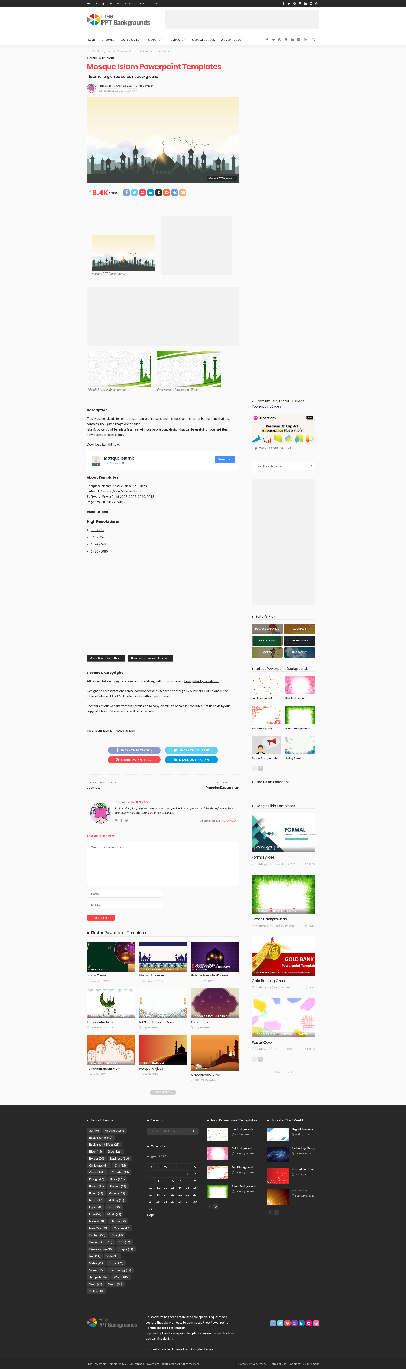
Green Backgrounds (297, 728)
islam (98, 730)
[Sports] (267, 652)
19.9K (311, 987)
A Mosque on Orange (205, 1075)
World (115, 1284)
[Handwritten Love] (278, 1176)
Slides (96, 1263)
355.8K (311, 864)
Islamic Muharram (151, 976)
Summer (292, 910)
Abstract (114, 1130)
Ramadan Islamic (203, 1022)
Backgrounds (100, 1137)
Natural (97, 1221)
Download (224, 459)
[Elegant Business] (278, 1134)
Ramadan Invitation (100, 1022)
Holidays (224, 967)
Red (145, 1062)
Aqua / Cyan (264, 846)
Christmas (98, 1165)
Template (176, 40)
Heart (96, 1200)
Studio (116, 1263)
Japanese (93, 788)
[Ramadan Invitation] (111, 1003)
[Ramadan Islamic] (215, 1003)
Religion (130, 730)
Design (96, 1179)
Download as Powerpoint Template (150, 657)
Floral (117, 1179)
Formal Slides (263, 857)
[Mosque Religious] (163, 1050)
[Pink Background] (300, 685)
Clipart (256, 448)
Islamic (107, 730)
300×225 (97, 530)
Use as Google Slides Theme (106, 657)
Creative (120, 1172)
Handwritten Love (302, 1169)
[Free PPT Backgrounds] (112, 1322)
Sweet (96, 1270)
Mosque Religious (151, 1069)
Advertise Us (231, 40)
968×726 (97, 537)
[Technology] (299, 641)
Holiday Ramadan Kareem (209, 976)
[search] (313, 39)
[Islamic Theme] (111, 957)
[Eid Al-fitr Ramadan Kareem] (163, 1003)
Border (96, 1158)
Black (95, 1151)
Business (120, 1158)
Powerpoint (100, 1242)
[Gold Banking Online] (283, 955)
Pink (117, 1235)
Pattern (148, 1016)
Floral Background (262, 728)
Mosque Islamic (119, 458)
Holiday (116, 1200)
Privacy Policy (257, 1363)
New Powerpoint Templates (234, 1120)
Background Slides (104, 1144)
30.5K (311, 925)
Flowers (262, 908)
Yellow (96, 1291)
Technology (120, 1270)
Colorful (97, 1172)
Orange (96, 1062)
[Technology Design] (278, 1154)
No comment (146, 85)
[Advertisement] (242, 19)
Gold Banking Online (269, 980)
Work (95, 1284)
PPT (124, 1242)
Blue (114, 1151)
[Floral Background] (266, 715)
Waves (121, 1277)
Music (114, 1214)
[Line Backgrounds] (266, 685)
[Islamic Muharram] (163, 957)
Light (95, 1207)
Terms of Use (278, 1363)
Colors (154, 40)
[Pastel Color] (283, 1017)
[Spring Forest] (300, 745)
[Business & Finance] (267, 629)
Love (95, 1214)
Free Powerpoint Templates (181, 1333)
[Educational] (267, 641)
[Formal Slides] (283, 832)
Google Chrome (202, 1349)
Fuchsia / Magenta (206, 965)
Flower (96, 1186)
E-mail (158, 3)
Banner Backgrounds (264, 758)
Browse (129, 3)
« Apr (150, 1215)
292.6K (311, 1049)
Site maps (313, 1363)
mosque (119, 730)
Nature (278, 910)
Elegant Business (302, 1129)
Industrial (287, 1034)
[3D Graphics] (299, 652)
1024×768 (98, 544)
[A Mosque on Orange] (215, 1053)
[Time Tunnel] (278, 1197)
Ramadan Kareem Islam (222, 788)
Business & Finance (288, 846)
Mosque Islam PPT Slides (129, 486)
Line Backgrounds (262, 698)
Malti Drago (105, 85)
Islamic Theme (96, 976)
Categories (130, 40)
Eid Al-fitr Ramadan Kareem (158, 1022)
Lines (114, 1207)
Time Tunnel (299, 1190)
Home (91, 40)
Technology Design (304, 1148)
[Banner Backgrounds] (266, 745)
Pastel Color (262, 1042)
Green (93, 58)
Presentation (100, 1249)
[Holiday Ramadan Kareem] (215, 957)
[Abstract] (299, 629)
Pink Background (295, 698)
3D (94, 1130)
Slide (112, 1256)
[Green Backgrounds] (300, 715)
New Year (98, 1228)
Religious (108, 58)
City (120, 1165)
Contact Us (297, 1363)
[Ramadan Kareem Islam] (111, 1050)
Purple (126, 1249)
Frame (96, 1193)
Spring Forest (293, 758)
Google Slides (203, 40)
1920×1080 (99, 551)
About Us (144, 3)
